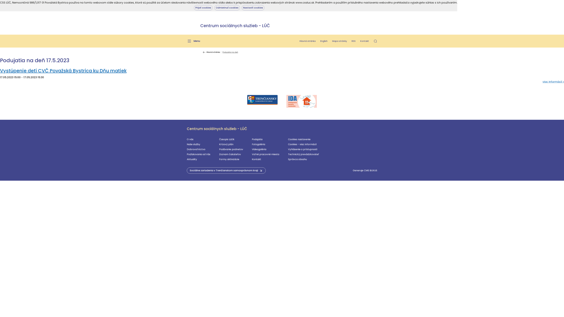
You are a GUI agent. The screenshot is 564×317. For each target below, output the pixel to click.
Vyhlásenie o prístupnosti (302, 149)
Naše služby (193, 144)
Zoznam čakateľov (230, 154)
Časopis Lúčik (226, 139)
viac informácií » (553, 82)
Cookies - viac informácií (302, 144)
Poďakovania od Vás (198, 154)
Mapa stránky (339, 41)
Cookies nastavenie (299, 139)
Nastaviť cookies (253, 7)
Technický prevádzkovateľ (303, 154)
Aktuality (192, 159)
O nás (190, 139)
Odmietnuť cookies (227, 7)
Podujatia (257, 139)
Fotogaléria (258, 144)
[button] (375, 41)
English (324, 41)
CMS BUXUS (370, 170)
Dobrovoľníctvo (196, 149)
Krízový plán (226, 144)
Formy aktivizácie (229, 159)
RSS (354, 41)
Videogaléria (259, 149)
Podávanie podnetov (231, 149)
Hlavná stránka (307, 41)
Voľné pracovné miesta (265, 154)
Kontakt (364, 41)
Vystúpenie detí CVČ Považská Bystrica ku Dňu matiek (63, 70)
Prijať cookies (203, 7)
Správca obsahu (297, 159)
